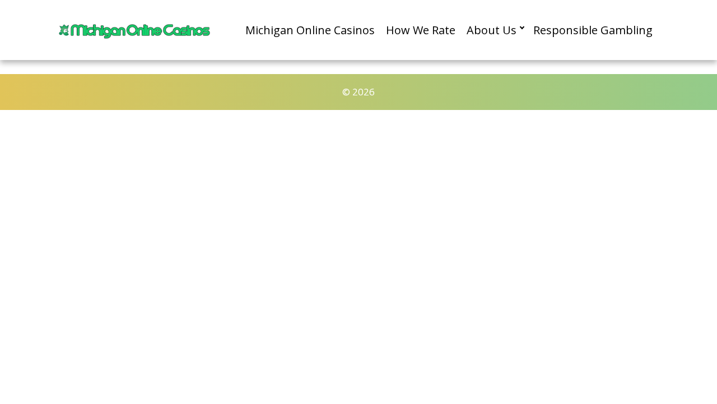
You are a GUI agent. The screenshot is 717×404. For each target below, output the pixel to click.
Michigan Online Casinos (310, 30)
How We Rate (420, 30)
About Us (491, 30)
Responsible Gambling (593, 30)
